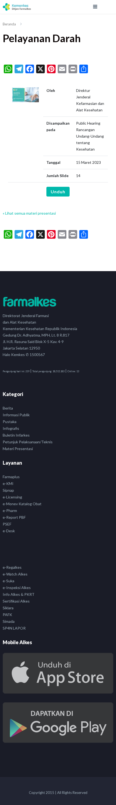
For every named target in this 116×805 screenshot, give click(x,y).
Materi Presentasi (18, 448)
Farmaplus (11, 476)
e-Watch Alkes (15, 574)
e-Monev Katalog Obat (22, 503)
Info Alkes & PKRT (19, 594)
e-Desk (9, 530)
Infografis (11, 428)
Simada (9, 621)
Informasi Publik (16, 415)
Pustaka (9, 421)
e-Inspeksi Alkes (17, 587)
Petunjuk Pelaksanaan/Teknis (28, 442)
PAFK (7, 614)
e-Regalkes (12, 567)
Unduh (58, 191)
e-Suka (8, 580)
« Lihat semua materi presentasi (29, 213)
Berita (8, 408)
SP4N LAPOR (14, 628)
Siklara (8, 608)
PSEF (7, 524)
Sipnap (8, 490)
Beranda (9, 24)
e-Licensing (12, 497)
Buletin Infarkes (16, 435)
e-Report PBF (14, 517)
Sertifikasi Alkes (16, 601)
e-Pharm (10, 510)
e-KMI (8, 483)
